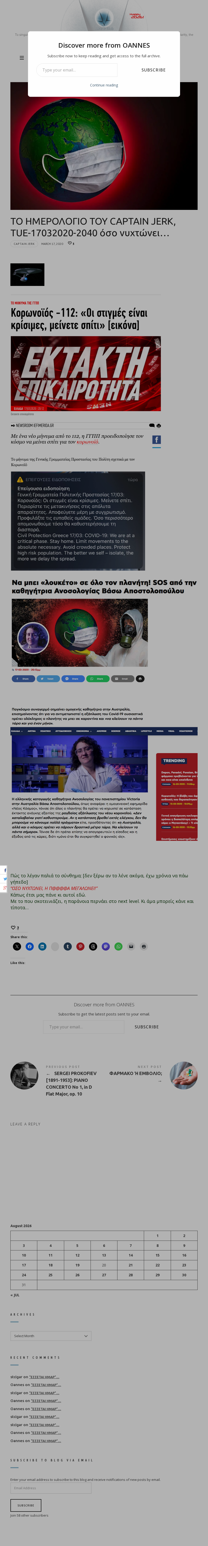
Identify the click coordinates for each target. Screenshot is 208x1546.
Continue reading (104, 85)
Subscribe (154, 70)
